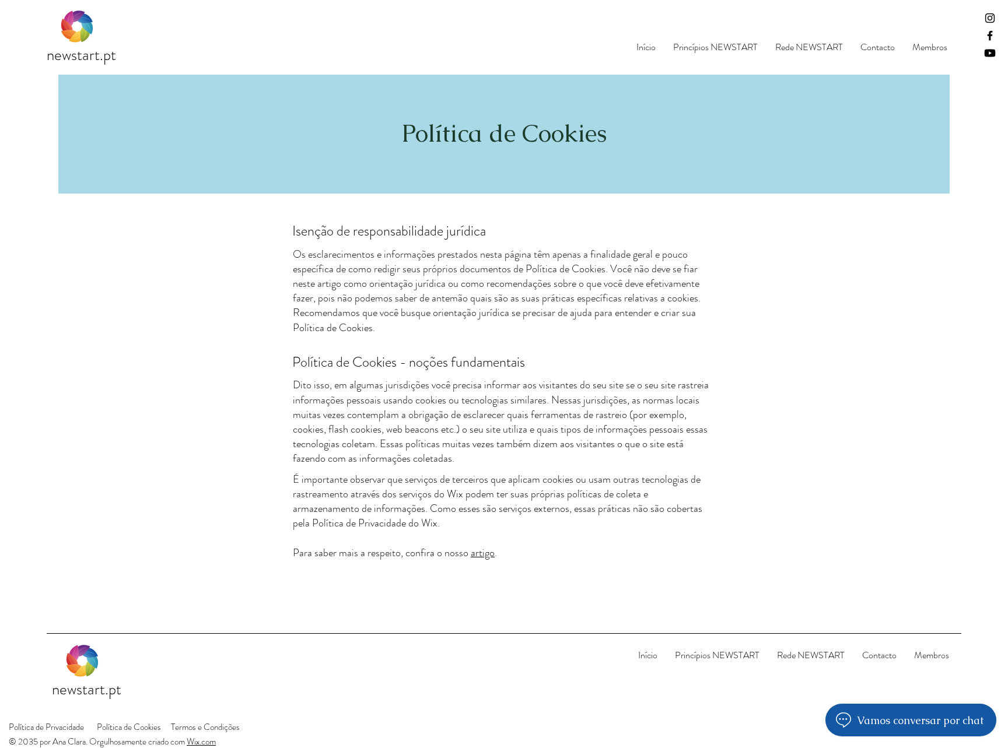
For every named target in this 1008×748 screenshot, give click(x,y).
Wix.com (201, 741)
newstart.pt (81, 55)
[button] (715, 47)
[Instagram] (990, 18)
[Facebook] (990, 35)
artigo (483, 552)
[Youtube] (990, 53)
